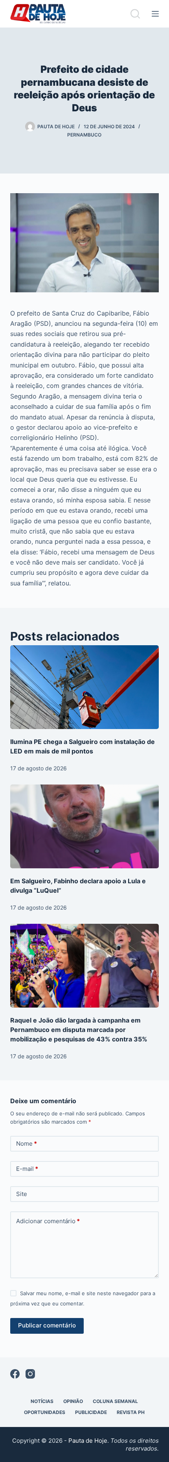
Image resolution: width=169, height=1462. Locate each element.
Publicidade (91, 1412)
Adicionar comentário (48, 1221)
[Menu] (155, 13)
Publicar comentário (47, 1325)
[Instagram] (30, 1374)
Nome (26, 1143)
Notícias (42, 1401)
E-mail (27, 1168)
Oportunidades (44, 1412)
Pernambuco (84, 135)
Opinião (73, 1401)
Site (21, 1194)
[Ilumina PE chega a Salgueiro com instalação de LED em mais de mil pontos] (84, 687)
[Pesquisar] (135, 13)
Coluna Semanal (115, 1401)
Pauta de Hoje (87, 1440)
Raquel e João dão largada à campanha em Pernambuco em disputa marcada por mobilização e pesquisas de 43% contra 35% (78, 1029)
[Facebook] (15, 1374)
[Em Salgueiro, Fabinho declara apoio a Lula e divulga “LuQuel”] (84, 826)
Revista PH (131, 1412)
